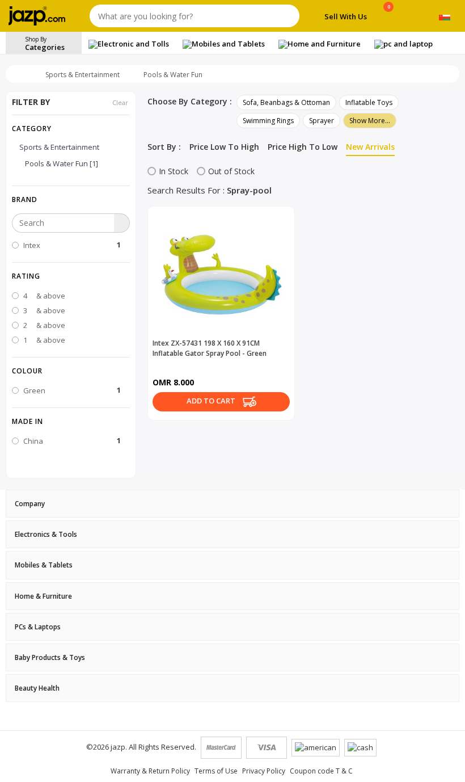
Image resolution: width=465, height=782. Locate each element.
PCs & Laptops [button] (38, 627)
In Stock (173, 171)
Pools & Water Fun (172, 74)
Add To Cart (212, 401)
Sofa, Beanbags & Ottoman (286, 102)
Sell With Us (345, 16)
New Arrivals (370, 146)
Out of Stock (231, 171)
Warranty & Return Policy (150, 771)
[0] (388, 18)
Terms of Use (216, 771)
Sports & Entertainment (82, 74)
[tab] (232, 503)
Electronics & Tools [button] (46, 534)
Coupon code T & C (321, 771)
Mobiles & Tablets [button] (44, 565)
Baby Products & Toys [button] (50, 657)
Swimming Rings (268, 120)
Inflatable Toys (368, 102)
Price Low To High (224, 146)
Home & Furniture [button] (43, 596)
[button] (71, 199)
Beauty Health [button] (37, 688)
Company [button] (30, 503)
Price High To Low (302, 146)
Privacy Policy (263, 771)
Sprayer (321, 120)
